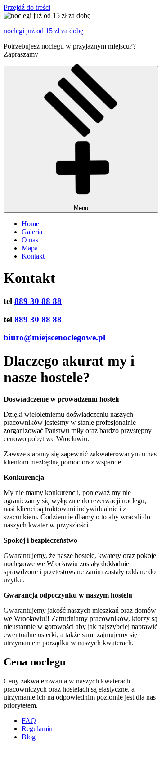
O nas (30, 240)
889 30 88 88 (38, 301)
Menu (81, 208)
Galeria (32, 232)
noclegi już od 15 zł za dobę (43, 31)
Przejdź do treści (27, 7)
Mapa (30, 248)
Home (30, 224)
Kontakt (33, 256)
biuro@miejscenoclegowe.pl (54, 337)
